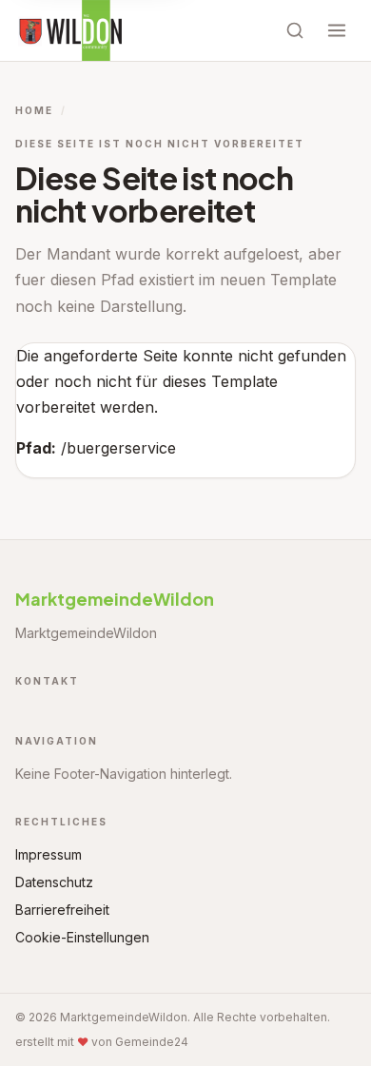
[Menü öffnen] (337, 30)
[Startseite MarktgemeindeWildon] (69, 30)
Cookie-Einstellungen (82, 937)
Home (34, 110)
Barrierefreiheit (62, 909)
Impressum (48, 854)
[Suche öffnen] (295, 30)
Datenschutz (54, 882)
